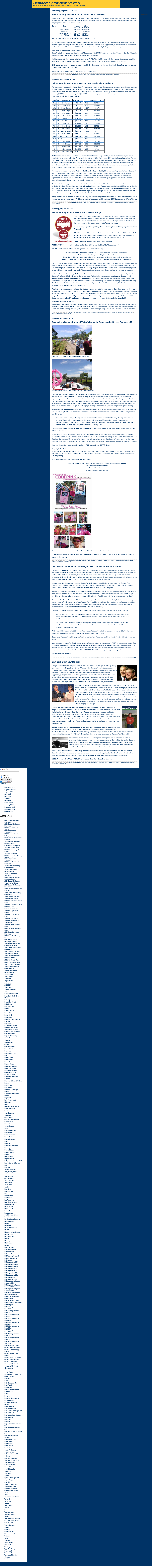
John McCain (8, 1178)
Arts (5, 991)
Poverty (7, 1396)
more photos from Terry (79, 396)
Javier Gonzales (9, 1169)
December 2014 (9, 787)
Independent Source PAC (13, 1161)
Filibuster (7, 1102)
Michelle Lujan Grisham (12, 1232)
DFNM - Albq (8, 1057)
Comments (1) (116, 74)
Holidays (7, 1143)
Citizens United (9, 1033)
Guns (6, 1128)
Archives (3, 783)
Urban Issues (8, 1531)
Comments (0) (56, 203)
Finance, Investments (11, 1106)
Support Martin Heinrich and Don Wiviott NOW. (111, 742)
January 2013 (8, 805)
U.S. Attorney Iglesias (11, 1521)
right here (122, 47)
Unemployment (9, 1525)
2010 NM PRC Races (11, 918)
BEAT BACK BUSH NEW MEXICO (64, 306)
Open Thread (8, 1372)
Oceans (7, 1370)
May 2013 (7, 796)
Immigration (8, 1156)
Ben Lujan (7, 1000)
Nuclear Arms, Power (11, 1345)
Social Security (9, 1469)
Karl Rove (7, 1189)
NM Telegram (8, 1305)
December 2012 (9, 807)
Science (7, 1456)
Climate (7, 1040)
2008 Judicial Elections (12, 841)
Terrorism (7, 1501)
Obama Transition (10, 1362)
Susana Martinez (10, 1486)
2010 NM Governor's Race (13, 905)
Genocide (7, 1115)
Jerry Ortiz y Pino (10, 1172)
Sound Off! (8, 1471)
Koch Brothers (9, 1191)
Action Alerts (8, 976)
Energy (6, 1083)
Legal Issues (8, 1206)
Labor (6, 1193)
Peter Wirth (8, 1385)
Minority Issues (9, 1241)
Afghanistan (8, 981)
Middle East (8, 1234)
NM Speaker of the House (13, 1302)
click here (55, 61)
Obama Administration (12, 1347)
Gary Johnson (9, 1113)
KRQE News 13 (90, 445)
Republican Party (10, 1439)
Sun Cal (7, 1482)
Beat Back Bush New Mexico (89, 44)
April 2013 (7, 798)
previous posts (69, 65)
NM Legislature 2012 (11, 1273)
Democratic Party (104, 202)
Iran (5, 1165)
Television (7, 1499)
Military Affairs (9, 1236)
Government (8, 1122)
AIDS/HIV (7, 985)
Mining (6, 1238)
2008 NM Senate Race (77, 74)
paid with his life (115, 451)
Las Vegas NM (9, 1200)
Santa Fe (7, 1448)
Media (6, 1223)
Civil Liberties (9, 1038)
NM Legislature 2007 (11, 1262)
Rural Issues (8, 1445)
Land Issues (8, 1196)
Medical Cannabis (10, 1228)
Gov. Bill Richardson (11, 1119)
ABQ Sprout (8, 974)
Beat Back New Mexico (80, 712)
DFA (5, 1055)
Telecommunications (11, 1497)
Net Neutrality (9, 1251)
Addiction (7, 978)
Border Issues (9, 1011)
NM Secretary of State (11, 1300)
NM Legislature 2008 (11, 1264)
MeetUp (7, 1230)
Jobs (6, 1174)
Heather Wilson (9, 1135)
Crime (6, 1044)
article (64, 570)
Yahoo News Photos (96, 468)
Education (7, 1079)
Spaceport (7, 1473)
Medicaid (7, 1225)
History (6, 1141)
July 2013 (7, 794)
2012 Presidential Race (12, 962)
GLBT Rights (8, 1117)
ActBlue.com (56, 156)
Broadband (8, 1017)
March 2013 (8, 800)
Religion (7, 1421)
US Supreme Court (10, 1534)
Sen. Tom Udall (9, 1462)
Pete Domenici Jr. (10, 1383)
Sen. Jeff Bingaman (11, 1458)
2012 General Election (11, 951)
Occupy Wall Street (11, 1364)
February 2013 (9, 803)
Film (6, 1104)
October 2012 (8, 811)
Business (7, 1023)
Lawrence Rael (9, 1204)
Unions (6, 1527)
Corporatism (8, 1042)
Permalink (109, 74)
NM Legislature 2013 (11, 1275)
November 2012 (9, 809)
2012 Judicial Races (11, 953)
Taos (6, 1492)
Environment (8, 1085)
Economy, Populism (11, 1076)
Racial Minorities (10, 1408)
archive (101, 199)
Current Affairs (9, 1046)
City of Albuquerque (11, 1036)
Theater (7, 1503)
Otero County (9, 1376)
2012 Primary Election (12, 964)
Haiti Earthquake (10, 1130)
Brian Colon (8, 1013)
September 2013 (9, 790)
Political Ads (8, 1392)
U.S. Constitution (10, 1523)
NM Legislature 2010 (11, 1268)
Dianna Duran (9, 1064)
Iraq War (104, 312)
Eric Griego (8, 1087)
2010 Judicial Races (11, 899)
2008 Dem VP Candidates (13, 828)
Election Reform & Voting (13, 1081)
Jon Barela (8, 1182)
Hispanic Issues (9, 1139)
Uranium (7, 1529)
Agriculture (8, 983)
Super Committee (10, 1484)
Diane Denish (9, 1062)
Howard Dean (9, 1150)
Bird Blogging (9, 1006)
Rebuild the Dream (10, 1413)
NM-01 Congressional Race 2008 (119, 202)
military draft (92, 291)
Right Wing (8, 1441)
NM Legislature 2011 (11, 1271)
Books (6, 1008)
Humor (6, 1154)
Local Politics (111, 312)
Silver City (8, 1467)
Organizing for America (12, 1374)
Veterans (7, 1536)
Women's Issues (10, 1553)
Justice (6, 1187)
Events (100, 312)
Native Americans (10, 1249)
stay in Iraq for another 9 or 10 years (65, 296)
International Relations (12, 1163)
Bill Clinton (8, 1004)
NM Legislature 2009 (11, 1266)
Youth (6, 1559)
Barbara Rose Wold (11, 994)
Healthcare (8, 1132)
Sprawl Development (11, 1478)
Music (6, 1245)
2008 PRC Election (10, 853)
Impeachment (9, 1159)
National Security (10, 1247)
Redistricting (8, 1417)
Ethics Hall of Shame (11, 1093)
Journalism (8, 1185)
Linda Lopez (8, 1209)
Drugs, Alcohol (9, 1074)
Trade (6, 1510)
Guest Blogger (9, 1126)
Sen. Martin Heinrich (11, 1460)
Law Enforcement (10, 1202)
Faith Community (10, 1100)
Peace (54, 313)
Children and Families (12, 1031)
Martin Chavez (9, 1221)
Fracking (7, 1111)
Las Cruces (8, 1198)
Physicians (8, 1387)
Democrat (7, 1051)
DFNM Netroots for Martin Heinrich (110, 188)
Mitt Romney (8, 1243)
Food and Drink (9, 1109)
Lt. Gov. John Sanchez (12, 1219)
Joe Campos (8, 1176)
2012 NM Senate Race (11, 960)
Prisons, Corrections (11, 1398)
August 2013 (8, 792)
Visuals (54, 561)
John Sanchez (9, 1180)
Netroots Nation (9, 1254)
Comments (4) (62, 763)
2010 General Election (11, 896)
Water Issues (8, 1542)
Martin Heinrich (107, 89)
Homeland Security (11, 1145)
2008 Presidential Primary (13, 856)
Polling (6, 1394)
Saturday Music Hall (11, 1454)
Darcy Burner (69, 175)
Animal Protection (10, 989)
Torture (6, 1508)
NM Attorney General (11, 1256)
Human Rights (9, 1152)
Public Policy (9, 1406)
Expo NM (7, 1098)
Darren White (8, 1049)
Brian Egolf (8, 1015)
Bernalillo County (10, 1002)
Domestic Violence (10, 1066)
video (6, 1538)
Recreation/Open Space (12, 1415)
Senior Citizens (9, 1465)
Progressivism (9, 1400)
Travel (6, 1516)
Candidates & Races (11, 1029)
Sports (6, 1475)
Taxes (6, 1495)
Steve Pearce (8, 1480)
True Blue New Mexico (12, 1518)
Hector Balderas (9, 1137)
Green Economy (10, 1124)
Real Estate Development (13, 1411)
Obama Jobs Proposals (12, 1357)
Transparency (9, 1512)
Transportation (9, 1514)
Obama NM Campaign (11, 1359)
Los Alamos (8, 1217)
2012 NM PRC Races (11, 958)
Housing (7, 1148)
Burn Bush (90, 171)
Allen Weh (7, 987)
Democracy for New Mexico (56, 3)
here (119, 197)
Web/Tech (102, 74)
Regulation (8, 1419)
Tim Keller (8, 1505)
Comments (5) (67, 561)
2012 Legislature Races (12, 955)
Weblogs (7, 1547)
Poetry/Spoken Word (11, 1389)
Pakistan (7, 1378)
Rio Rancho (8, 1443)
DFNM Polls (8, 1060)
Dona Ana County (10, 1068)
